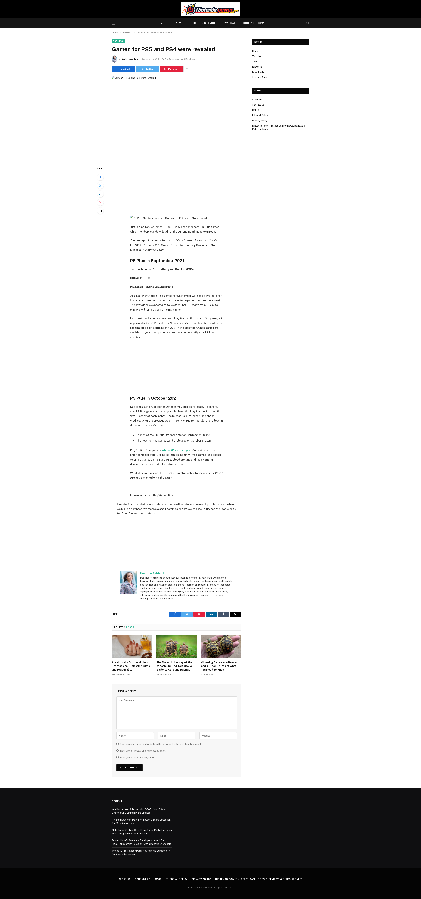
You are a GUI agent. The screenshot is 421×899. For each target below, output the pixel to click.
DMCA (255, 110)
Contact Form (253, 23)
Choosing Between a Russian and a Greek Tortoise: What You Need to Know (219, 666)
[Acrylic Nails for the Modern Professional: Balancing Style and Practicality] (132, 646)
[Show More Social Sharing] (186, 69)
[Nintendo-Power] (210, 9)
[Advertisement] (176, 191)
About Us (257, 99)
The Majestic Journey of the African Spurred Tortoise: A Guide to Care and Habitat (174, 666)
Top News (177, 23)
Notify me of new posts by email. (137, 757)
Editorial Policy (260, 115)
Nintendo (208, 23)
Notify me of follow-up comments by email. (143, 750)
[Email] (100, 210)
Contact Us (258, 104)
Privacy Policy (259, 120)
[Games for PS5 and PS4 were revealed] (176, 118)
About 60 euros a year (177, 450)
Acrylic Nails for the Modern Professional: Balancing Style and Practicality (131, 666)
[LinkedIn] (100, 194)
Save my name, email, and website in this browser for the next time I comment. (161, 744)
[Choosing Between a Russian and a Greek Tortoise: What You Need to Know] (221, 646)
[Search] (307, 23)
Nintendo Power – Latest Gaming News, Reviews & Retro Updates (259, 879)
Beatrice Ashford (130, 59)
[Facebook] (100, 177)
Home (160, 23)
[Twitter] (100, 185)
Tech (192, 23)
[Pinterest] (100, 202)
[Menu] (114, 23)
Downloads (229, 23)
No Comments (172, 59)
